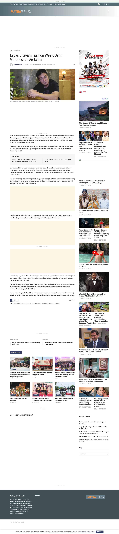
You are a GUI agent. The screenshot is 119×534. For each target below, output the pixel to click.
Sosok (37, 4)
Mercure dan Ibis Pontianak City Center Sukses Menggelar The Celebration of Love (64, 374)
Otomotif (25, 4)
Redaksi (37, 495)
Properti (50, 4)
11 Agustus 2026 (59, 379)
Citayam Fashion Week (34, 303)
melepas (44, 303)
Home (11, 50)
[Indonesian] (84, 92)
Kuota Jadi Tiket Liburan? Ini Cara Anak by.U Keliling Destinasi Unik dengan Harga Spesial (20, 374)
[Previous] (41, 409)
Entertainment (31, 4)
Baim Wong (17, 303)
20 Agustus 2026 (14, 379)
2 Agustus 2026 (14, 402)
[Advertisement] (59, 31)
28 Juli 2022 (28, 64)
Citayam (24, 303)
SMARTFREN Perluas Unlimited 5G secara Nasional (93, 437)
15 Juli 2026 (58, 402)
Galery (41, 4)
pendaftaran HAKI (54, 303)
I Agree (99, 531)
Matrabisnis (18, 64)
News (11, 4)
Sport (45, 4)
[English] (80, 92)
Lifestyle (13, 369)
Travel (20, 4)
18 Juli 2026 (36, 402)
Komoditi (16, 4)
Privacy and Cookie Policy (87, 532)
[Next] (44, 409)
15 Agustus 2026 (36, 377)
